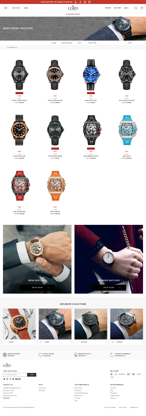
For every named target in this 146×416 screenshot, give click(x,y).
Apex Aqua (126, 156)
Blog (111, 390)
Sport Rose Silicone (55, 100)
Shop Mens (42, 388)
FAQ (75, 401)
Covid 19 (77, 398)
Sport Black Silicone (126, 100)
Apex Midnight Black (91, 156)
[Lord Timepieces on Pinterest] (13, 379)
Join (31, 375)
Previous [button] (27, 14)
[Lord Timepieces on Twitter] (4, 379)
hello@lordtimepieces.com (12, 388)
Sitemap (113, 398)
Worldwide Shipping (73, 14)
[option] (73, 14)
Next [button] (119, 14)
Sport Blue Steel (91, 100)
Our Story (113, 388)
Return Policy (78, 396)
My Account (78, 388)
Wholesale (113, 393)
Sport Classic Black (19, 100)
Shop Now (37, 287)
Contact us (77, 390)
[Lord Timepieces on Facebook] (10, 379)
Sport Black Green (55, 156)
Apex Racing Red (19, 212)
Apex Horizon (55, 212)
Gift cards (42, 390)
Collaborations (115, 396)
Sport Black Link (19, 156)
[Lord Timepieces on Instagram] (7, 379)
